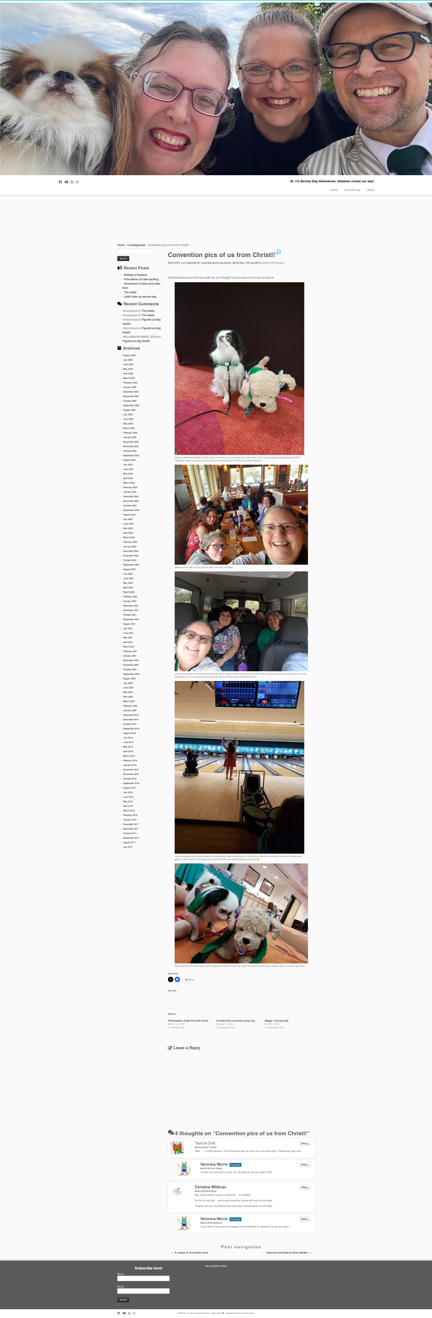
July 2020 (128, 683)
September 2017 (131, 837)
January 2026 (129, 387)
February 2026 (130, 382)
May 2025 (128, 423)
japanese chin (194, 262)
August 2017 (129, 842)
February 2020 (130, 705)
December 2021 (131, 605)
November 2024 (131, 446)
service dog (238, 262)
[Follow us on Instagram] (78, 181)
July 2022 (128, 573)
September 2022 (131, 564)
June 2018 (128, 796)
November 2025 (131, 396)
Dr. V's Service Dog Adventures (197, 1313)
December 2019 (131, 714)
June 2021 (128, 632)
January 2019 (129, 764)
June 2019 (128, 742)
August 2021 (129, 623)
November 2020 (131, 664)
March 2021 (129, 646)
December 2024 (131, 441)
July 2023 (128, 519)
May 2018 (128, 801)
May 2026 (128, 368)
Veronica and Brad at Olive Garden (288, 1252)
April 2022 (128, 587)
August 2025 (129, 409)
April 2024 (128, 478)
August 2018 (129, 787)
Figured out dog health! (136, 341)
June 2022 (128, 578)
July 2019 (128, 737)
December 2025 (131, 391)
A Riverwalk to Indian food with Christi (188, 1020)
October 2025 (129, 400)
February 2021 (130, 651)
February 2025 (130, 432)
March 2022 (129, 591)
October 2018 (129, 778)
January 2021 (129, 655)
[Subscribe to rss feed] (73, 181)
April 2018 (128, 805)
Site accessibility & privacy (216, 1265)
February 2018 (130, 815)
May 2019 (128, 746)
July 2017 (128, 846)
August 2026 (129, 355)
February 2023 (130, 541)
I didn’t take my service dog (140, 296)
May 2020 (128, 692)
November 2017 (131, 828)
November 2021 (131, 610)
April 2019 (128, 751)
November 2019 (131, 719)
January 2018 (129, 819)
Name (120, 1274)
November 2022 (131, 555)
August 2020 (129, 678)
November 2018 (131, 774)
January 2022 (129, 601)
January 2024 (129, 491)
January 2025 (129, 437)
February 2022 (130, 596)
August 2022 (129, 569)
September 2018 (131, 783)
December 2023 (131, 496)
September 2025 (131, 405)
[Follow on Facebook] (61, 181)
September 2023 (131, 510)
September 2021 (131, 619)
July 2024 (128, 464)
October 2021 (129, 614)
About (370, 190)
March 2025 (129, 428)
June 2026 (128, 364)
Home (333, 190)
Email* (120, 1286)
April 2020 (128, 696)
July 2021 (128, 628)
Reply (305, 1143)
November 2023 (131, 500)
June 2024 (128, 469)
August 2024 (129, 459)
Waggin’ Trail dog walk (277, 1020)
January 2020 (129, 710)
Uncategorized (136, 245)
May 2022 (128, 582)
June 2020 (128, 687)
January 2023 (129, 546)
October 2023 (129, 505)
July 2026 (128, 359)
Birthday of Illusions (135, 275)
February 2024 (130, 487)
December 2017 (131, 824)
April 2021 (128, 642)
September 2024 (131, 455)
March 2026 (129, 378)
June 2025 (128, 419)
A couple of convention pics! (189, 1252)
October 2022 (129, 560)
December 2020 (131, 660)
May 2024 (128, 473)
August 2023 (129, 514)
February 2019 (130, 760)
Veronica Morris (253, 262)
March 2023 (129, 537)
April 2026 (128, 373)
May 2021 (128, 637)
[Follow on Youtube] (67, 181)
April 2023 (128, 532)
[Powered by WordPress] (223, 1312)
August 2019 (129, 733)
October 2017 (129, 833)
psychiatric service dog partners (217, 262)
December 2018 (131, 769)
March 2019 (129, 755)
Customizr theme (248, 1313)
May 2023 (128, 528)
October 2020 (129, 669)
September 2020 (131, 673)
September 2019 (131, 728)
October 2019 (129, 724)
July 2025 (128, 414)
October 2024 (129, 450)
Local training (352, 190)
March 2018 (129, 810)
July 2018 (128, 792)
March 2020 (129, 701)
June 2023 (128, 523)
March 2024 (129, 482)
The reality (130, 292)
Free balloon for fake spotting (141, 279)
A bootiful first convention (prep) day (235, 1020)
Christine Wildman (210, 1187)
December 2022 (131, 551)
